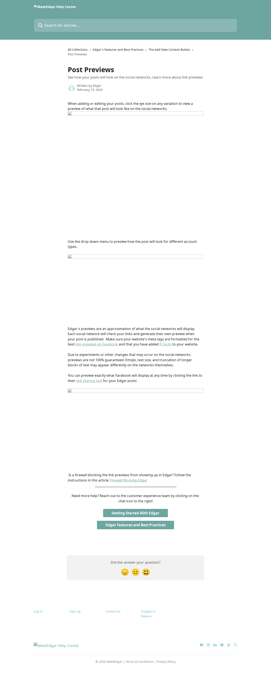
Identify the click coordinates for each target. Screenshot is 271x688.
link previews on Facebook (97, 344)
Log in (38, 611)
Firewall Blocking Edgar (128, 480)
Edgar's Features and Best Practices (118, 50)
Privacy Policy (166, 662)
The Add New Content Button (169, 50)
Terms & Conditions (139, 662)
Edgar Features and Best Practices (135, 524)
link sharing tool (89, 380)
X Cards (165, 344)
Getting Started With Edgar (135, 513)
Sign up (75, 611)
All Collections (78, 50)
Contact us (112, 611)
